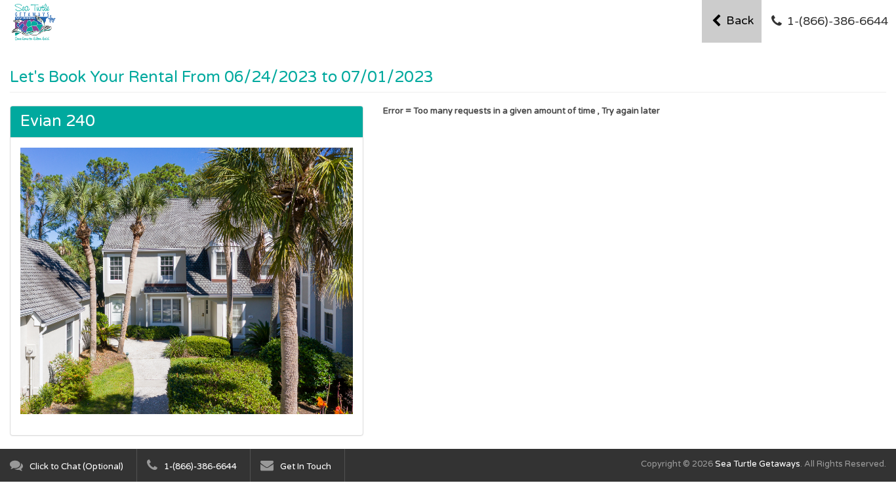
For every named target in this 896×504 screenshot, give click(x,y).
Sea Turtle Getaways (757, 464)
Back (738, 20)
